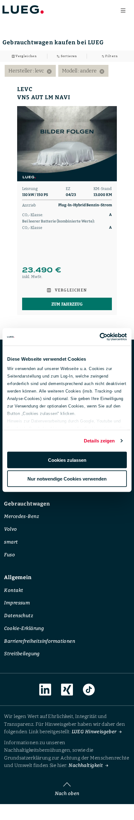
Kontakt (13, 590)
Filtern (111, 56)
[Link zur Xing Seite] (67, 690)
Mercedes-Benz (21, 516)
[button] (67, 290)
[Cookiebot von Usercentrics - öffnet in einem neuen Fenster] (99, 337)
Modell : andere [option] (83, 71)
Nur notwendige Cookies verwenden (67, 478)
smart (11, 541)
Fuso (9, 554)
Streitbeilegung (22, 653)
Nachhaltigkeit (86, 765)
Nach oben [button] (67, 793)
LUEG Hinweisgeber (94, 732)
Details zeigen (99, 440)
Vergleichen (26, 56)
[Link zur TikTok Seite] (89, 690)
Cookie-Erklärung (24, 628)
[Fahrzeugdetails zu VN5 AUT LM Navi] (67, 143)
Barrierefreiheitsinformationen (39, 641)
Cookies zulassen (67, 459)
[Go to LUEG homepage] (23, 9)
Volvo (10, 529)
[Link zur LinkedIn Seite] (45, 689)
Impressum (17, 603)
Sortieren (68, 56)
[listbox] (67, 71)
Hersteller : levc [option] (30, 71)
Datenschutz (18, 615)
